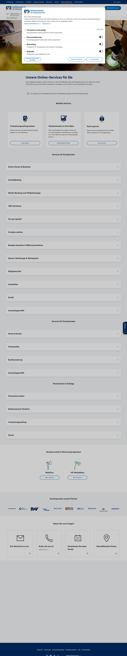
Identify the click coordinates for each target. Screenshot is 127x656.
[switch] (101, 37)
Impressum (46, 23)
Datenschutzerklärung (31, 23)
